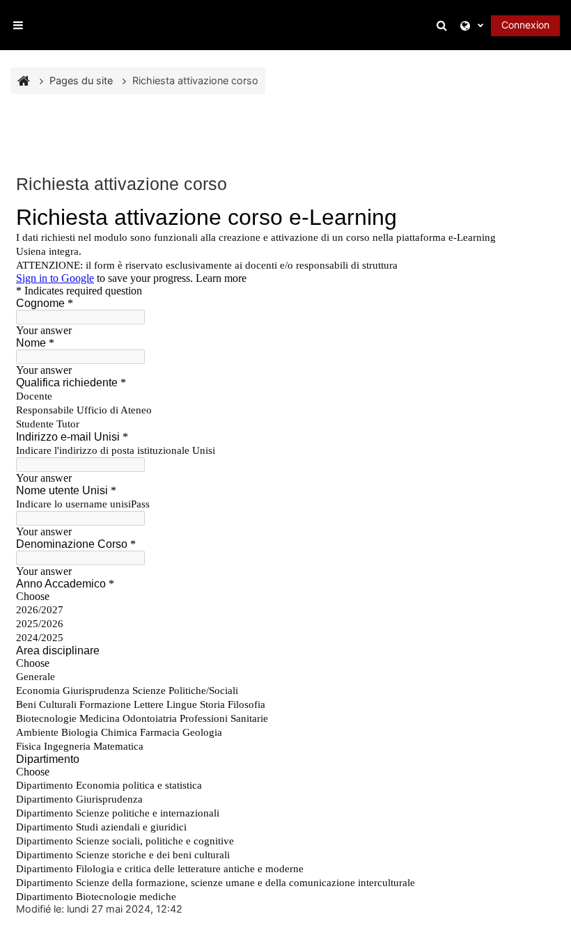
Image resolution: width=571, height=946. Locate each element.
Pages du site (81, 80)
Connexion (525, 25)
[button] (444, 25)
